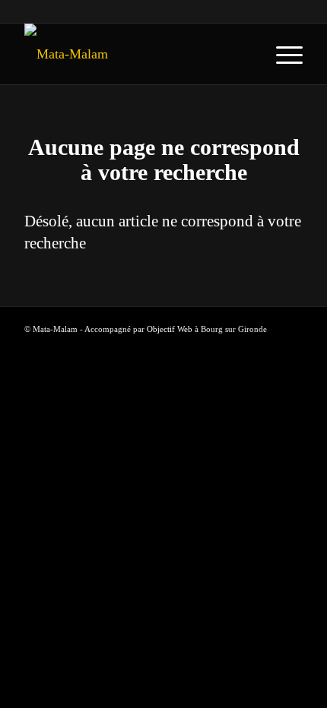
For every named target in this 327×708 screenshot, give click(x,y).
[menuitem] (282, 54)
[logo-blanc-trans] (135, 54)
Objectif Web (169, 328)
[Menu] (282, 54)
